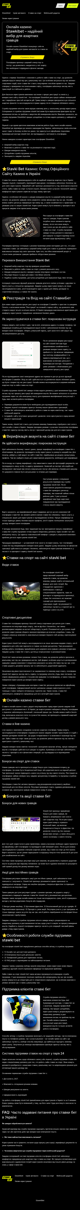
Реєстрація (72, 6)
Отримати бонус (27, 57)
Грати (60, 6)
